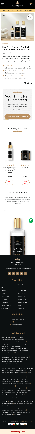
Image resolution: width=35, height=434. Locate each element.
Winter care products (7, 403)
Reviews (7, 53)
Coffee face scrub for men (19, 366)
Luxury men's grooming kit (8, 412)
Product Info (4, 302)
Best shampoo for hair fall (8, 370)
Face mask (27, 383)
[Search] (33, 4)
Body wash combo (22, 399)
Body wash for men (23, 350)
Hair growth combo (28, 401)
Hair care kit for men (22, 392)
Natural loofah (16, 359)
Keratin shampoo (6, 368)
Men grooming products (18, 337)
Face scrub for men (23, 381)
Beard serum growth (20, 372)
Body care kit (22, 410)
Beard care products (21, 341)
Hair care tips (5, 381)
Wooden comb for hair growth (19, 355)
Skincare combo (20, 394)
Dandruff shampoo (28, 368)
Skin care (4, 390)
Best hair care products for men (9, 348)
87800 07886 (19, 322)
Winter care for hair (15, 379)
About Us (20, 284)
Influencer (4, 293)
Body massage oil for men (16, 397)
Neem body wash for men (8, 363)
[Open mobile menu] (2, 4)
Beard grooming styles (7, 414)
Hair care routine (13, 381)
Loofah (24, 377)
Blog (2, 287)
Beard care (29, 388)
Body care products (19, 339)
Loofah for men (17, 377)
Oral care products (21, 390)
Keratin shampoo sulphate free (23, 370)
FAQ (19, 287)
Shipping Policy (22, 299)
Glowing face (19, 386)
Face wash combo (28, 397)
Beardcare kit (5, 397)
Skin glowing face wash (7, 344)
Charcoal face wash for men (26, 375)
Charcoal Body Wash (7, 361)
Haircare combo (29, 394)
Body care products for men (8, 388)
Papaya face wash (21, 388)
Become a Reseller (6, 305)
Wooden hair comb (6, 355)
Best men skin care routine (8, 386)
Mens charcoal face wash (8, 352)
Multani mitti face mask (17, 383)
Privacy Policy (21, 296)
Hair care (24, 379)
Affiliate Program (22, 290)
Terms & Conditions (23, 302)
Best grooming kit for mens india (10, 410)
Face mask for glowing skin (21, 344)
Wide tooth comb (6, 357)
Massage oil (18, 363)
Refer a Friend (5, 296)
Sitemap (20, 305)
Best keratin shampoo (20, 352)
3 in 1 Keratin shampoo (12, 66)
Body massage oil (27, 363)
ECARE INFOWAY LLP (26, 421)
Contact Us (21, 308)
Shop (2, 284)
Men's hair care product (24, 348)
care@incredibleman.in (18, 324)
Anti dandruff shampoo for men (9, 350)
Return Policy (21, 293)
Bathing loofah (25, 359)
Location (3, 290)
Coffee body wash (17, 361)
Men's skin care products (8, 339)
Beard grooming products (8, 341)
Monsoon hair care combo (8, 394)
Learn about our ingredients (17, 116)
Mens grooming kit (6, 337)
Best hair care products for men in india (23, 403)
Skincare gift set (11, 390)
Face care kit (5, 401)
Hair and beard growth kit (15, 401)
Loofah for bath (5, 379)
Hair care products (16, 346)
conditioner (22, 71)
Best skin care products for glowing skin (11, 408)
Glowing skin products (7, 405)
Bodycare (29, 390)
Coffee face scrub (6, 383)
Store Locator (5, 308)
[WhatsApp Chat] (31, 220)
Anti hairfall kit (17, 414)
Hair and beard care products (9, 399)
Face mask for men (6, 346)
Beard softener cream (23, 357)
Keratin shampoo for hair (8, 372)
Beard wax (14, 357)
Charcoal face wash (7, 377)
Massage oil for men (6, 366)
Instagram (4, 299)
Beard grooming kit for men (8, 392)
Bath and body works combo (24, 412)
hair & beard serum (24, 76)
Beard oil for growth (6, 359)
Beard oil (29, 372)
